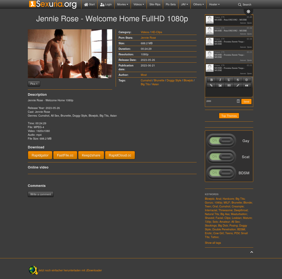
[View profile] (210, 20)
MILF (227, 202)
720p (208, 221)
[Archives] (238, 101)
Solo (215, 221)
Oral (215, 206)
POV (236, 233)
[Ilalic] (220, 80)
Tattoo (215, 237)
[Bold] (211, 80)
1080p (218, 202)
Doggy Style (174, 80)
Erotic (208, 233)
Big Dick (223, 225)
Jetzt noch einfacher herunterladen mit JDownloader (70, 270)
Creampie (238, 206)
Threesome (226, 210)
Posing (233, 225)
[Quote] (246, 85)
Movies (122, 4)
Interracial (211, 210)
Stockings (211, 225)
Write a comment (40, 194)
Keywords (212, 194)
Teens (229, 233)
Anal (218, 198)
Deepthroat (241, 210)
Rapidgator (40, 155)
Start (91, 4)
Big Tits (145, 84)
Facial (219, 218)
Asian (155, 84)
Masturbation (239, 214)
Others (197, 4)
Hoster (213, 4)
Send (246, 101)
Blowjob (188, 80)
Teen (208, 206)
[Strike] (237, 80)
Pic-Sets (171, 4)
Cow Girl (218, 233)
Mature (247, 218)
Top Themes (229, 116)
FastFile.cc (65, 155)
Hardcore (228, 198)
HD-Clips (156, 32)
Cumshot (146, 80)
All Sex (235, 221)
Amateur (224, 221)
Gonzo (209, 202)
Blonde (247, 202)
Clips (227, 218)
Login (108, 4)
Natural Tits (212, 214)
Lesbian (237, 218)
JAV (183, 4)
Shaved (209, 218)
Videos (138, 4)
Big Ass (224, 214)
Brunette (159, 80)
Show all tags (213, 243)
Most (144, 75)
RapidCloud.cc (120, 155)
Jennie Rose (148, 37)
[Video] (228, 85)
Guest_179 (219, 17)
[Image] (220, 85)
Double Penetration (224, 229)
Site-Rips (154, 4)
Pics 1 (34, 84)
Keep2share (91, 155)
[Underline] (229, 80)
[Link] (211, 85)
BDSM (241, 229)
